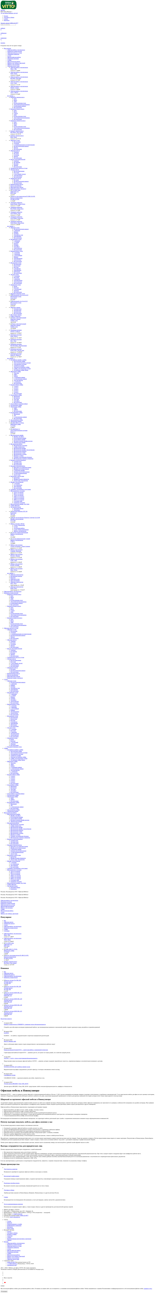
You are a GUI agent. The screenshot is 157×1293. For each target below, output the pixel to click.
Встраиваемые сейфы (16, 412)
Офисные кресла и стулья (8, 905)
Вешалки (13, 577)
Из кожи (16, 164)
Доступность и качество (10, 1169)
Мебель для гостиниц (7, 907)
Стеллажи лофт (18, 501)
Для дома (16, 373)
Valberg (16, 376)
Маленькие (17, 396)
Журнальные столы (15, 262)
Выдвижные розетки (16, 576)
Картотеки (17, 477)
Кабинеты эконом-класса (17, 97)
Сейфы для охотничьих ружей (22, 368)
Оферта (9, 1240)
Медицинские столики (20, 454)
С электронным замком (20, 379)
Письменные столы (15, 239)
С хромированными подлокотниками (24, 144)
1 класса (16, 386)
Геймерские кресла (15, 178)
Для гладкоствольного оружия (22, 362)
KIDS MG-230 (8, 1008)
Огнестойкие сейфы (16, 395)
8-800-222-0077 (14, 23)
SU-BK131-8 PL (8, 958)
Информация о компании (14, 1225)
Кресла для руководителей (17, 159)
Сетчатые (16, 143)
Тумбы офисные (15, 505)
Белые (15, 286)
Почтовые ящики (18, 508)
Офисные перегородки (16, 574)
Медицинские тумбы (20, 452)
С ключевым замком (19, 377)
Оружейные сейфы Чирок (21, 370)
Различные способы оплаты (11, 1183)
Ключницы (17, 510)
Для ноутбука (17, 260)
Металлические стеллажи (17, 491)
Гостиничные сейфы (16, 405)
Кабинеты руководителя (10, 928)
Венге (15, 100)
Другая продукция (15, 507)
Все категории (18, 107)
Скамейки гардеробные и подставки (20, 489)
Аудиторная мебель (19, 528)
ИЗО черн (6, 946)
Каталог (6, 1241)
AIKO (15, 374)
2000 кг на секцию (19, 496)
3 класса (16, 389)
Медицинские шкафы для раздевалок (24, 450)
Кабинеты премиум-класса (17, 120)
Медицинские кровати (20, 451)
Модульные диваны (16, 314)
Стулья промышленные (20, 473)
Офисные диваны (15, 307)
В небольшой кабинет (20, 106)
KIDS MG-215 (8, 995)
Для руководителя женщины (22, 104)
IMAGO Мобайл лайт (10, 1041)
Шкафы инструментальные (21, 469)
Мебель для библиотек (20, 531)
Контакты (6, 20)
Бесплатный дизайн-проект (11, 1176)
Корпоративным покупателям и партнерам (19, 1238)
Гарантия (9, 1236)
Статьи (9, 1221)
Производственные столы (17, 293)
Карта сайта (10, 1228)
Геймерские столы (15, 284)
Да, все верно (5, 13)
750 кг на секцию (18, 495)
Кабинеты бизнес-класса (17, 109)
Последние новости (6, 1018)
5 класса (16, 392)
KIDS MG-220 (8, 1001)
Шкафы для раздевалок (16, 482)
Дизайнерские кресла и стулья (18, 168)
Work (7, 939)
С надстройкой (18, 255)
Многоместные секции (16, 187)
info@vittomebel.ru (15, 1217)
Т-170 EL (6, 952)
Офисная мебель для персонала (9, 900)
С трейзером (17, 381)
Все (5, 920)
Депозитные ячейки (16, 421)
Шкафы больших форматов (21, 479)
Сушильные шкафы (19, 470)
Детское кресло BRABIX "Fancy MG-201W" (16, 1083)
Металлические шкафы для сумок (19, 504)
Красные (16, 287)
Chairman (16, 152)
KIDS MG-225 (8, 1014)
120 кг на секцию (18, 492)
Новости (9, 1222)
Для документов (18, 380)
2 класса (16, 387)
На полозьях (17, 142)
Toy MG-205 (7, 983)
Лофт (15, 101)
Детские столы (14, 274)
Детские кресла (14, 169)
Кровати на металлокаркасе (18, 460)
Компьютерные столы (16, 251)
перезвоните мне (12, 1265)
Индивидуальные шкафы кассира (23, 441)
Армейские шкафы (19, 365)
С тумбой (16, 242)
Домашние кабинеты (13, 1247)
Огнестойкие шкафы (19, 439)
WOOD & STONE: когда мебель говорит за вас (17, 1066)
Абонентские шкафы (19, 442)
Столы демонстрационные (21, 529)
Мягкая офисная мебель (7, 906)
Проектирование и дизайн (14, 1224)
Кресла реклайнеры (15, 185)
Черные (16, 147)
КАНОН (6, 1033)
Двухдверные (17, 486)
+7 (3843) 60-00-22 (17, 1214)
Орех (15, 98)
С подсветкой (17, 289)
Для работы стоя (18, 235)
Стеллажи (6, 931)
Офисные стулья (15, 140)
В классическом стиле (20, 103)
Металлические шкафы (16, 435)
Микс (7, 935)
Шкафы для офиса (19, 436)
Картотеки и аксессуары (17, 476)
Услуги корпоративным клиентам (13, 1204)
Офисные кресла (15, 150)
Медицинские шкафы (20, 448)
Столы (2, 912)
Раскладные (17, 265)
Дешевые (16, 290)
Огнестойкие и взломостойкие (19, 403)
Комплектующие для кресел (18, 188)
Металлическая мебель (7, 910)
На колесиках (17, 264)
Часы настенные (15, 580)
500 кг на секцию (18, 493)
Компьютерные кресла (16, 184)
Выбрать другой (13, 13)
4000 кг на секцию (19, 499)
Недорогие (17, 398)
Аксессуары (17, 474)
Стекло (16, 113)
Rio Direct (10, 963)
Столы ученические (19, 525)
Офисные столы (14, 227)
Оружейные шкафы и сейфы (18, 360)
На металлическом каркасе (21, 146)
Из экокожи (17, 162)
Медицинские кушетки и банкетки (23, 458)
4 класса (16, 390)
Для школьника (18, 175)
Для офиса (17, 246)
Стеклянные (17, 268)
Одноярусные (17, 461)
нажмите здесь (148, 1288)
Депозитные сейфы (15, 406)
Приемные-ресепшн (6, 902)
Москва (3, 10)
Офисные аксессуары (13, 1259)
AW (15, 415)
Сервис (6, 19)
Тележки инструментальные (22, 472)
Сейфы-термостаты (19, 447)
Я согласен (4, 1291)
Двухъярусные (18, 463)
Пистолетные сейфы (19, 361)
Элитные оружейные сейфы (21, 367)
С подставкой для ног (20, 174)
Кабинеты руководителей (8, 903)
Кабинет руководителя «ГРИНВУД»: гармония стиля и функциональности (25, 1024)
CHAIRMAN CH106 (9, 1075)
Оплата (6, 16)
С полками (17, 252)
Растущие (16, 172)
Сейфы (3, 909)
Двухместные (17, 310)
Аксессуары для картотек (21, 480)
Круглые (16, 267)
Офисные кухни (15, 579)
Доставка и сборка (9, 17)
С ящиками (17, 230)
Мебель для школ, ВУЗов (17, 523)
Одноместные (18, 309)
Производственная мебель (17, 466)
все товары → (11, 95)
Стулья (16, 526)
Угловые (16, 233)
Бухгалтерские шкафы (20, 438)
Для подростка (18, 248)
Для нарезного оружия (20, 364)
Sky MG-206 (7, 989)
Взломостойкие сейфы (16, 384)
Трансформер (17, 236)
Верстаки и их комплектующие (22, 467)
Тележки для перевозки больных (23, 457)
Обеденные (17, 271)
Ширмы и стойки (18, 455)
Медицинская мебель (16, 444)
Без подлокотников (19, 171)
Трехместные (17, 311)
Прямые (16, 232)
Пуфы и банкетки (15, 316)
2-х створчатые (18, 485)
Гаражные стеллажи (19, 502)
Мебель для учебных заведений (9, 913)
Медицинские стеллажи (20, 445)
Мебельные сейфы (15, 371)
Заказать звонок (5, 23)
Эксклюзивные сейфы (16, 420)
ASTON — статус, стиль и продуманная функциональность (20, 1058)
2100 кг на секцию (19, 498)
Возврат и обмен (12, 1234)
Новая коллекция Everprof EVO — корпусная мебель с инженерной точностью (26, 1050)
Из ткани (16, 153)
